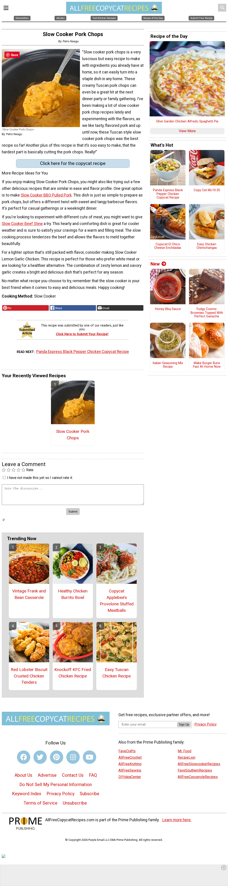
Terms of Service (40, 803)
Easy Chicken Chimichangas (207, 246)
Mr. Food (184, 751)
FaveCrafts (127, 751)
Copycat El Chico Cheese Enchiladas (167, 246)
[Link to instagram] (73, 757)
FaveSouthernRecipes (195, 770)
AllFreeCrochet (130, 757)
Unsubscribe (75, 803)
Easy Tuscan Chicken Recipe (116, 673)
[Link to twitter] (40, 757)
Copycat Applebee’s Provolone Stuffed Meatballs (117, 600)
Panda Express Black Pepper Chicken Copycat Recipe (82, 351)
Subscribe (89, 793)
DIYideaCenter (129, 777)
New (155, 264)
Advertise (47, 775)
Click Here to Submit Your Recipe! (82, 334)
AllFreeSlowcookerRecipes (199, 764)
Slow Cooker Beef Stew (22, 223)
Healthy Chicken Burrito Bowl (73, 594)
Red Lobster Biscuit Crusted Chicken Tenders (29, 676)
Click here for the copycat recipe (73, 163)
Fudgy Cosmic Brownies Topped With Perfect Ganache (207, 312)
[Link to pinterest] (56, 757)
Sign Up (184, 724)
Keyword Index (26, 793)
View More (187, 131)
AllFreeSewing (129, 770)
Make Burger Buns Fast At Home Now (207, 365)
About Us (23, 775)
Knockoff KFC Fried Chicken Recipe (72, 673)
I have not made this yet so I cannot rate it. (40, 478)
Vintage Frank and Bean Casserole (29, 594)
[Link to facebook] (23, 757)
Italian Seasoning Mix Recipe (168, 365)
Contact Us (72, 775)
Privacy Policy (60, 793)
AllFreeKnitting (129, 764)
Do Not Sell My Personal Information (55, 784)
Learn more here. (176, 820)
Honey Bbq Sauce (168, 309)
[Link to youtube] (89, 757)
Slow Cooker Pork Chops (72, 434)
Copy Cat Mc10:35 (207, 190)
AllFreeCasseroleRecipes (198, 777)
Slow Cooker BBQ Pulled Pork (46, 195)
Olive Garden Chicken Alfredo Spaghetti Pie (187, 121)
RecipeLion (186, 757)
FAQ (93, 775)
